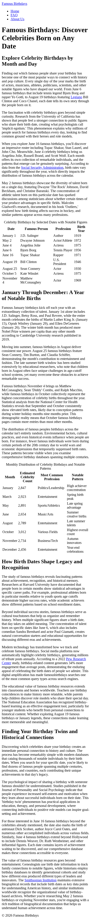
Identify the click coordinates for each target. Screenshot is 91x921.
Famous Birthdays (14, 4)
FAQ (14, 15)
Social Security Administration (42, 167)
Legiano (76, 97)
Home (15, 11)
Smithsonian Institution (41, 880)
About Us (17, 19)
